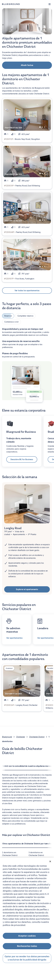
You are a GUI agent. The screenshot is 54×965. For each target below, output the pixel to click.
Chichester (20, 737)
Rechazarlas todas (27, 946)
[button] (49, 4)
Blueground (7, 737)
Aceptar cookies (27, 935)
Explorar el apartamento (27, 589)
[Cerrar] (50, 861)
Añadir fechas (27, 65)
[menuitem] (27, 845)
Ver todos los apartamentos (27, 290)
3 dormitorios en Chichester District (36, 854)
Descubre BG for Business (21, 459)
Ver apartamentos (14, 638)
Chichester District (36, 737)
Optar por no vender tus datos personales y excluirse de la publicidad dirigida (27, 958)
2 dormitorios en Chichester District (9, 854)
